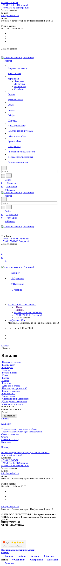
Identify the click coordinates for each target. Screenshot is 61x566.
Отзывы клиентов (10, 434)
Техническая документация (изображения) (22, 431)
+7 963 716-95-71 (9, 2)
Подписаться (9, 416)
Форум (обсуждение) (11, 455)
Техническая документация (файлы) (19, 429)
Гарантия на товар (10, 439)
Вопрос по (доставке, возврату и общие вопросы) (25, 452)
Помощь (5, 447)
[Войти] (2, 251)
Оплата (4, 437)
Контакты (6, 442)
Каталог (5, 418)
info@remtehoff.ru (10, 15)
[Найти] (9, 175)
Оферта (5, 552)
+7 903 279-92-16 (15, 8)
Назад (18, 307)
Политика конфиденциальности (17, 550)
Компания (6, 424)
